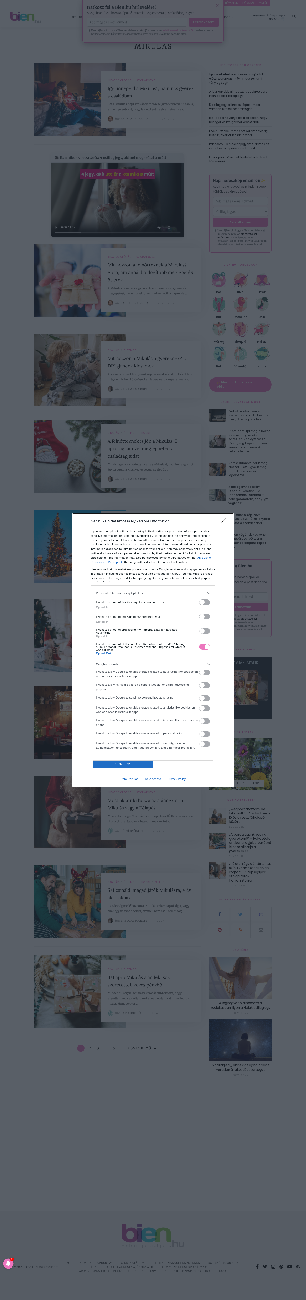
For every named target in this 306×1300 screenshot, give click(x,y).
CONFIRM (123, 764)
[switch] (204, 602)
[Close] (225, 521)
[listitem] (153, 593)
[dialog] (153, 650)
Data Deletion (129, 779)
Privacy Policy (177, 779)
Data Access (153, 779)
